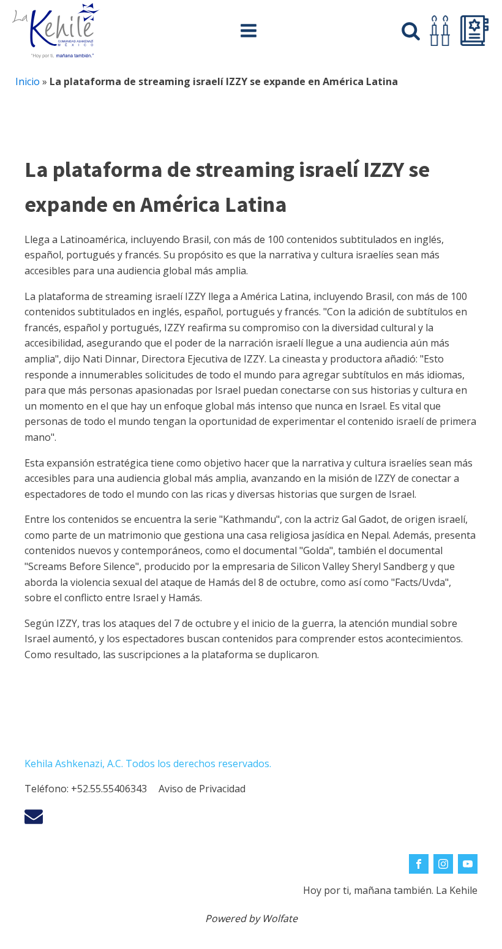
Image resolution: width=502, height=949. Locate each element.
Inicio (27, 81)
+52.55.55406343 (109, 788)
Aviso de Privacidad (202, 788)
